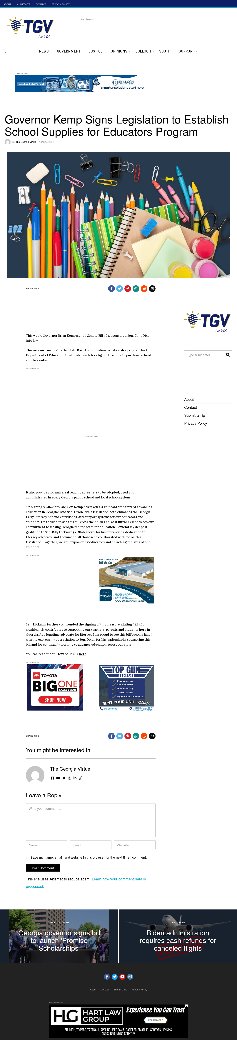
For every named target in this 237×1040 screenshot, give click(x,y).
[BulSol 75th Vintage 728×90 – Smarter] (82, 83)
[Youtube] (122, 977)
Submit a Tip (194, 415)
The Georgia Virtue (26, 141)
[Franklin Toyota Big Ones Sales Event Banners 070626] (55, 687)
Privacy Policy (195, 423)
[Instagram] (130, 977)
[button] (4, 51)
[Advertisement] (148, 29)
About (189, 399)
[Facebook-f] (107, 977)
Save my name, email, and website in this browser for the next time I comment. (89, 857)
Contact (190, 407)
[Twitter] (115, 977)
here (82, 654)
